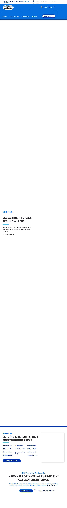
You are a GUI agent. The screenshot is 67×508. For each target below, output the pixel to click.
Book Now (48, 16)
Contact (35, 16)
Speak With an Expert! (46, 490)
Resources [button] (25, 16)
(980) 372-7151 (49, 7)
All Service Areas (11, 461)
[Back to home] (8, 7)
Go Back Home (7, 234)
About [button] (5, 16)
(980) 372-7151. (52, 485)
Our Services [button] (14, 16)
